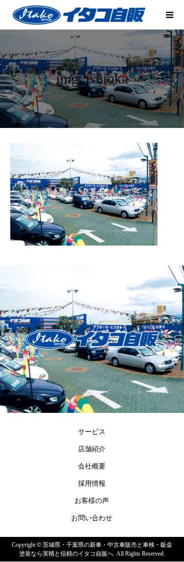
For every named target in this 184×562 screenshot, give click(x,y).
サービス (91, 432)
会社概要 (91, 466)
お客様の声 (92, 500)
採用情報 (91, 483)
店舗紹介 (91, 449)
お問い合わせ (91, 518)
